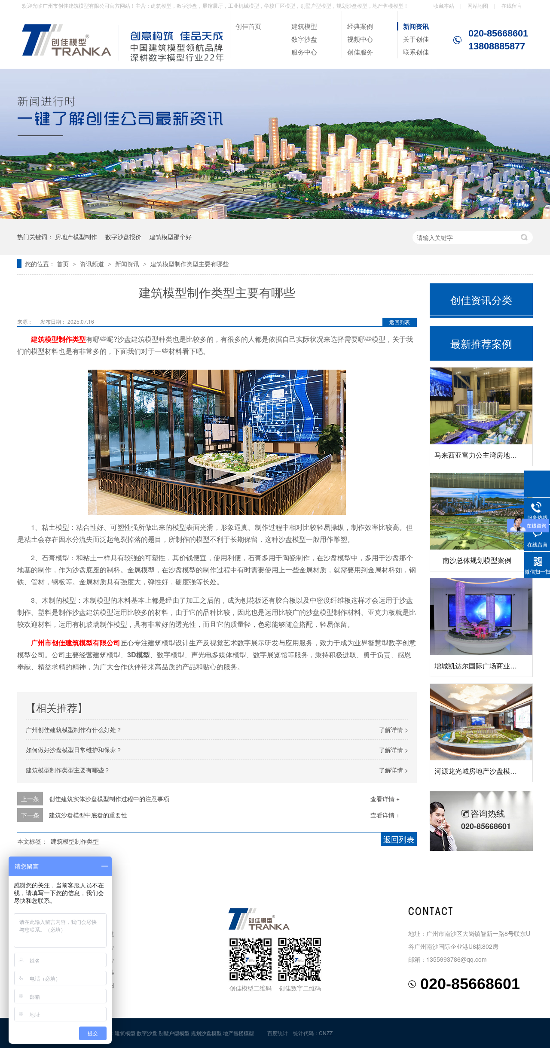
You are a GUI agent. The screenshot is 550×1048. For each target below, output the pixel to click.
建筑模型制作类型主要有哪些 (189, 263)
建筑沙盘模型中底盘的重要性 (88, 815)
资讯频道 (93, 263)
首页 (63, 263)
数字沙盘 (304, 38)
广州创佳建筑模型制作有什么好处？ (74, 729)
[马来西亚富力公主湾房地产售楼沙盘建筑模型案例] (481, 406)
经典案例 (360, 25)
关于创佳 (416, 38)
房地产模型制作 (76, 236)
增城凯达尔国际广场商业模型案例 (486, 666)
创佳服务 (360, 51)
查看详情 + (385, 798)
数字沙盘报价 (123, 236)
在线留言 (511, 5)
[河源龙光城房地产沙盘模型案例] (481, 722)
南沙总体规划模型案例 (477, 560)
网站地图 (478, 5)
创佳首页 (248, 25)
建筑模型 (304, 25)
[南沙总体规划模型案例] (481, 511)
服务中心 (304, 51)
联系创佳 (416, 51)
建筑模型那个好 (171, 236)
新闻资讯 (416, 26)
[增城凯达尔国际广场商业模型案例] (481, 616)
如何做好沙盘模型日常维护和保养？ (74, 749)
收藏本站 (444, 5)
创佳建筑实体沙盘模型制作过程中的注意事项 (109, 798)
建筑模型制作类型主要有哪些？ (68, 769)
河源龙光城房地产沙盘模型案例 (482, 771)
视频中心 (360, 38)
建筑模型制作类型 (58, 339)
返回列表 (399, 321)
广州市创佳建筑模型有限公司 (75, 642)
